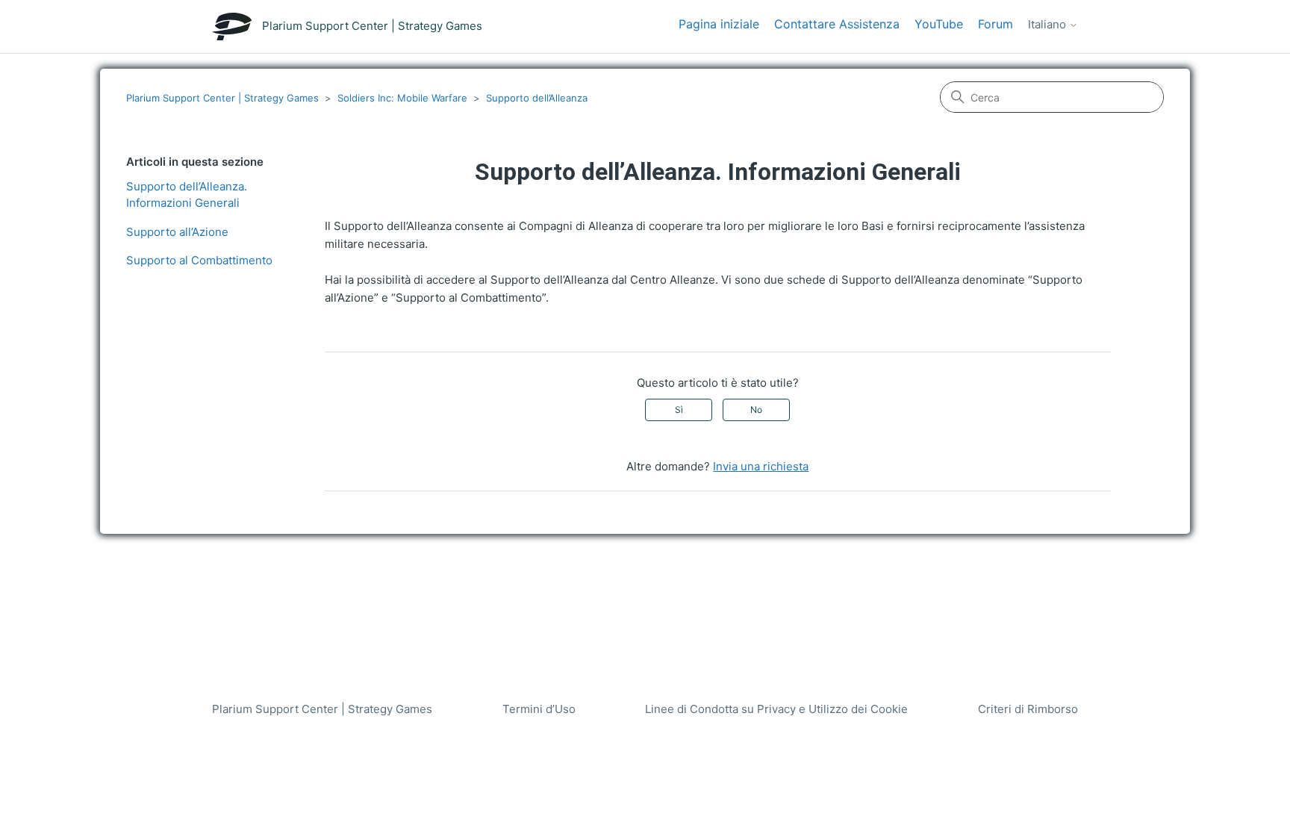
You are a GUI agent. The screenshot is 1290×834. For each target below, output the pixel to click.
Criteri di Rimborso (1028, 709)
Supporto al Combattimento (199, 260)
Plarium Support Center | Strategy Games (222, 98)
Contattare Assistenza (837, 23)
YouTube (938, 23)
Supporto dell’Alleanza (537, 98)
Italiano (1048, 24)
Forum (995, 23)
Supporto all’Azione (177, 232)
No (756, 409)
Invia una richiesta (760, 466)
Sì (679, 409)
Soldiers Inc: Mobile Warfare (402, 98)
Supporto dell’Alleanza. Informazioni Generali (186, 195)
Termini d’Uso (539, 709)
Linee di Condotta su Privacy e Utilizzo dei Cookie (776, 709)
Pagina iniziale (719, 23)
